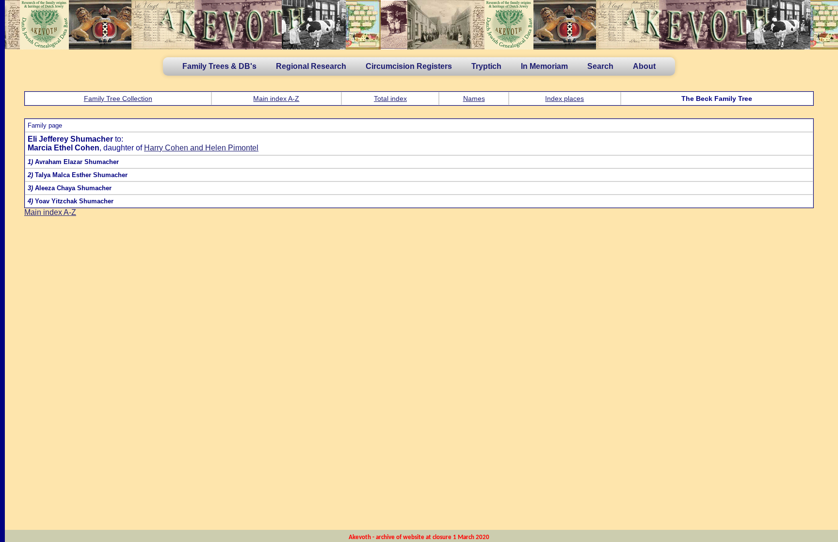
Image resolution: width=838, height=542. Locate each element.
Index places (564, 98)
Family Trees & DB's (219, 66)
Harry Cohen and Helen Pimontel (201, 148)
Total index (390, 98)
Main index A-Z (276, 98)
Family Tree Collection (118, 98)
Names (474, 98)
